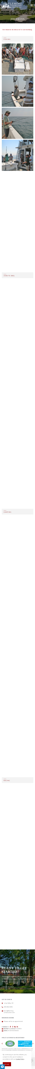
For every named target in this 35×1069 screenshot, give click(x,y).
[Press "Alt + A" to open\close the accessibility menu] (2, 1066)
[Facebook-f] (10, 1026)
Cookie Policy (20, 1059)
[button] (8, 986)
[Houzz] (15, 1026)
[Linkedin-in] (17, 1026)
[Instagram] (12, 1026)
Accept (7, 1064)
